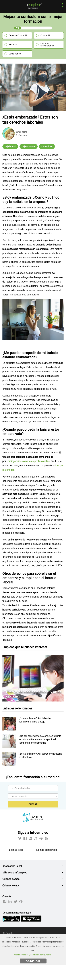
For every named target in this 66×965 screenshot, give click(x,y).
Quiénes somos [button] (10, 879)
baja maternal (28, 146)
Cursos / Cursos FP (18, 35)
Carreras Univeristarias (47, 44)
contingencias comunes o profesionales (28, 461)
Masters (13, 44)
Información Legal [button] (12, 866)
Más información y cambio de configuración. (33, 955)
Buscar (33, 804)
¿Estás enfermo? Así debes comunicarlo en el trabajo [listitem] (40, 755)
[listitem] (9, 729)
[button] (61, 5)
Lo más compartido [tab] (46, 849)
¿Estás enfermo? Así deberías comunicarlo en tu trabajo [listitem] (35, 720)
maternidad (46, 146)
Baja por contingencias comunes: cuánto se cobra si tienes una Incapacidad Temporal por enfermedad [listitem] (40, 739)
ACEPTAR (33, 960)
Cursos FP (45, 35)
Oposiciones (15, 53)
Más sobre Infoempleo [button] (14, 872)
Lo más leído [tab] (16, 849)
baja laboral (10, 146)
